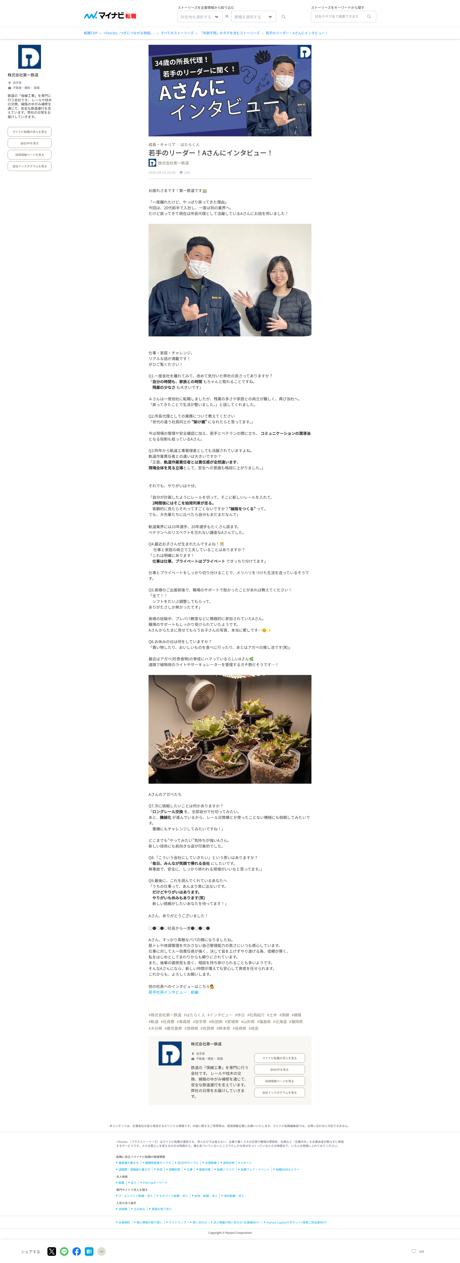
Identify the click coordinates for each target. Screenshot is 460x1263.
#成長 (254, 1028)
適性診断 (229, 1163)
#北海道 (280, 1021)
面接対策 (205, 1169)
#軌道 (153, 1021)
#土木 (272, 1015)
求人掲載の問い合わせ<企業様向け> (236, 1222)
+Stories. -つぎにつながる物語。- (129, 32)
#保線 (284, 1015)
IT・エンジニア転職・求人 (136, 1196)
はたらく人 (190, 144)
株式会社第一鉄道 (23, 75)
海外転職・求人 (234, 1196)
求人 (134, 1182)
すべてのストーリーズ (177, 32)
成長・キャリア (162, 144)
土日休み (139, 1209)
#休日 (240, 1015)
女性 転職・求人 (206, 1196)
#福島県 (264, 1021)
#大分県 (155, 1028)
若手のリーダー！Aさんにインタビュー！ (297, 32)
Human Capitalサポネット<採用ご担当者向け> (296, 1222)
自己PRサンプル (188, 1163)
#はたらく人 (194, 1015)
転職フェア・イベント (255, 1169)
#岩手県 (200, 1021)
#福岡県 (296, 1021)
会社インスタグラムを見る (29, 166)
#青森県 (183, 1021)
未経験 (123, 1209)
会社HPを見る (29, 143)
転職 (121, 1182)
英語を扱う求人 (162, 1209)
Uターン (246, 1163)
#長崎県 (239, 1028)
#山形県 (248, 1021)
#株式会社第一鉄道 (165, 1015)
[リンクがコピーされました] (101, 1251)
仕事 (190, 1169)
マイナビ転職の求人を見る (29, 132)
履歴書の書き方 (129, 1163)
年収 (159, 1169)
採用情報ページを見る (29, 155)
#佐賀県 (207, 1028)
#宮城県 (232, 1021)
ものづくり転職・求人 (173, 1196)
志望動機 (211, 1163)
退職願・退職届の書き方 (134, 1169)
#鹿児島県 (173, 1028)
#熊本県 (223, 1028)
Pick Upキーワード (155, 1182)
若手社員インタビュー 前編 (173, 992)
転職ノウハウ (225, 1169)
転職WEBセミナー (287, 1169)
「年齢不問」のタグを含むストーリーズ (230, 32)
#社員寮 (167, 1021)
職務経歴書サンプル (158, 1163)
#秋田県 (216, 1021)
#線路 (296, 1015)
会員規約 (124, 1222)
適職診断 (174, 1169)
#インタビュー (220, 1015)
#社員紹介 (256, 1015)
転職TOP (91, 32)
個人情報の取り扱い (149, 1222)
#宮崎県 (191, 1028)
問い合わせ (200, 1222)
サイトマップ (177, 1222)
